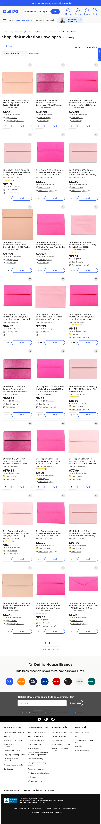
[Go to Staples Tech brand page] (68, 682)
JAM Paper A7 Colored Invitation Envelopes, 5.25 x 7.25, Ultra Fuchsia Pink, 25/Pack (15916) (81, 316)
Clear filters (34, 54)
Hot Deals (39, 20)
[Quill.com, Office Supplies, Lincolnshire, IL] (10, 801)
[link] (30, 65)
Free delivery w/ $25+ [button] (15, 121)
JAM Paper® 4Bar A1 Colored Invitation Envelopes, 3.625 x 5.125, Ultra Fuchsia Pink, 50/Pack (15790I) (50, 172)
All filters (8, 46)
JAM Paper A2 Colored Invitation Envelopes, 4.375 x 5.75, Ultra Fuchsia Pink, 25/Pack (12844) (49, 461)
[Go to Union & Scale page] (80, 682)
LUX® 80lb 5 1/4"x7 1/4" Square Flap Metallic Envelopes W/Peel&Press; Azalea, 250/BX (15, 388)
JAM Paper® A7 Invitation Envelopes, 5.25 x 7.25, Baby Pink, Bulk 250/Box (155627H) (50, 316)
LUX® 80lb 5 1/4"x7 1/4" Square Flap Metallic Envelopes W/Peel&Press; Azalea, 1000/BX (48, 102)
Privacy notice (36, 808)
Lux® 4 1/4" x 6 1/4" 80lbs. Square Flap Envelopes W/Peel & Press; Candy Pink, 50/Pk (82, 172)
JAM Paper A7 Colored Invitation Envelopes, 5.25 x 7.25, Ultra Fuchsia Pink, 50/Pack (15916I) (48, 605)
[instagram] (39, 719)
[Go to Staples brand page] (56, 682)
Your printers (56, 740)
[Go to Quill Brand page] (9, 682)
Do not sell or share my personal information (47, 812)
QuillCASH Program (36, 740)
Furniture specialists (36, 769)
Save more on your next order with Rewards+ (50, 3)
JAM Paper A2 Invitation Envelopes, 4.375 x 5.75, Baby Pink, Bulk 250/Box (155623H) (83, 461)
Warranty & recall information (11, 760)
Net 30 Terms (33, 748)
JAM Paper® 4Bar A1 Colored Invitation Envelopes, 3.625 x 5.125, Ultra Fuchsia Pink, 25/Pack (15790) (50, 388)
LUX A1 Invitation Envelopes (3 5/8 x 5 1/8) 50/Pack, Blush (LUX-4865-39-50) (17, 102)
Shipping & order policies (14, 755)
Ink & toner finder (58, 736)
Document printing (35, 759)
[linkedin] (46, 719)
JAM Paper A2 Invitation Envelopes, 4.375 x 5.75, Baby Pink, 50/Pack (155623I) (16, 533)
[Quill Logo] (10, 11)
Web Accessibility (82, 751)
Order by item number (60, 744)
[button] (100, 2)
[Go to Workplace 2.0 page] (91, 682)
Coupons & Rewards (25, 20)
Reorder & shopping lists (61, 732)
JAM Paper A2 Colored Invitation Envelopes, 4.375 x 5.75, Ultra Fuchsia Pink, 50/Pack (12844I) (49, 533)
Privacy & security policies (14, 765)
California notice (51, 808)
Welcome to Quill (82, 732)
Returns (7, 736)
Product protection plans (38, 773)
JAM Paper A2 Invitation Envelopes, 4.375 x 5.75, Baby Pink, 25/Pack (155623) (82, 244)
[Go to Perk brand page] (44, 682)
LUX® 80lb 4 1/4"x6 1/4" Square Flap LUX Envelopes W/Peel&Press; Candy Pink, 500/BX (82, 533)
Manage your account (13, 740)
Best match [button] (89, 47)
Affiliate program (35, 781)
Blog (77, 736)
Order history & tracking (14, 732)
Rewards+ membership (37, 732)
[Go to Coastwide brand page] (21, 682)
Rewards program (35, 736)
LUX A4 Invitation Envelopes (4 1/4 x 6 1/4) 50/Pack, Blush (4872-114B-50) (16, 605)
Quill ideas (32, 777)
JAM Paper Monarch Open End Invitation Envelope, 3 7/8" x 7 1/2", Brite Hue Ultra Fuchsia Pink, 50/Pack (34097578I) (83, 605)
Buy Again (50, 20)
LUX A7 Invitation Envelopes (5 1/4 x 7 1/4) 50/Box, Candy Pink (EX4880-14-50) (83, 388)
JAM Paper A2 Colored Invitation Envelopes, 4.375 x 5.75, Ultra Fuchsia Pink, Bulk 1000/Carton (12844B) (49, 244)
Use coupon (76, 703)
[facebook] (53, 719)
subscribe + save (34, 744)
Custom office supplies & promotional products (38, 754)
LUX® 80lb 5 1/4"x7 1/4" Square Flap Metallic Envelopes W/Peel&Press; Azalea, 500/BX (15, 461)
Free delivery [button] (44, 121)
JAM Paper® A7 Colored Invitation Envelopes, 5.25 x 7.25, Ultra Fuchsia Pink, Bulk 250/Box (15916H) (16, 316)
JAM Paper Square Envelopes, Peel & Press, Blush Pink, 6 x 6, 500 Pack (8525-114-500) (15, 244)
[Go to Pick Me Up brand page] (33, 682)
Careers (78, 747)
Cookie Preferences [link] (69, 808)
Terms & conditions (19, 808)
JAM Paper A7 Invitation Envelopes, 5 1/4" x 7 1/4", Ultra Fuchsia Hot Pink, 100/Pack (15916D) (83, 102)
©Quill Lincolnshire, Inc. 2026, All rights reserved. (36, 800)
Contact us (8, 769)
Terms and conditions (38, 710)
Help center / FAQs (12, 751)
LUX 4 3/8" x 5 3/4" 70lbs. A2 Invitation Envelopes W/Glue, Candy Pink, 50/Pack (16, 172)
